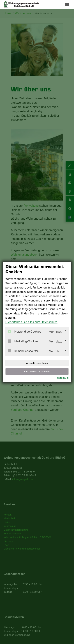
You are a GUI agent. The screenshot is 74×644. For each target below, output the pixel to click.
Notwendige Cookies (27, 332)
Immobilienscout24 (26, 351)
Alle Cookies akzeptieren (37, 371)
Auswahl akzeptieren (37, 363)
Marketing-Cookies (26, 341)
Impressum (62, 377)
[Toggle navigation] (67, 4)
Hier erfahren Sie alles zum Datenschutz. (31, 322)
